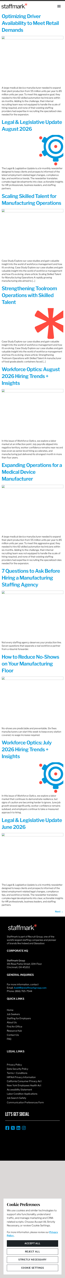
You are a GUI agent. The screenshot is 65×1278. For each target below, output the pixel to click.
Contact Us (13, 1034)
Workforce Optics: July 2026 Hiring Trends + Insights (27, 749)
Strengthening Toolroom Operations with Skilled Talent (29, 295)
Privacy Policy (14, 1064)
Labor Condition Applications (22, 1093)
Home (10, 1010)
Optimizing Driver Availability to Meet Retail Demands (30, 23)
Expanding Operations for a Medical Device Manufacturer (32, 472)
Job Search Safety (16, 1097)
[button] (59, 6)
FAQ (9, 1038)
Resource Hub (14, 1030)
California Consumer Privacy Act (24, 1081)
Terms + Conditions (17, 1073)
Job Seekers (13, 1014)
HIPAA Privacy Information (21, 1077)
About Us (12, 1022)
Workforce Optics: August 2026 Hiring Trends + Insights (31, 376)
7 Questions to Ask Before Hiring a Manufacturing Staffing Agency (31, 578)
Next (59, 911)
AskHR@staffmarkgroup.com (30, 987)
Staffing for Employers (19, 1018)
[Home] (14, 6)
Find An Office (14, 1026)
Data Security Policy (17, 1068)
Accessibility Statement (19, 1089)
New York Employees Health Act (24, 1085)
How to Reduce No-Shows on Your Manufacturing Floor (30, 664)
